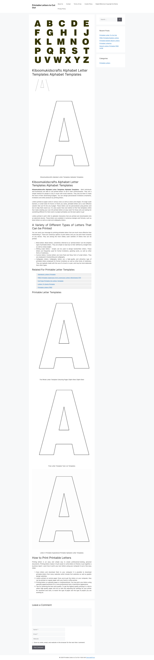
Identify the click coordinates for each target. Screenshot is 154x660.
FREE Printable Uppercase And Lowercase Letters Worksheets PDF (59, 278)
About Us (60, 4)
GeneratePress (90, 657)
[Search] (119, 19)
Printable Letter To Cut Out (108, 35)
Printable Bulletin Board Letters (109, 40)
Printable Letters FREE (45, 287)
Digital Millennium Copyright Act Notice (107, 4)
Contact (68, 4)
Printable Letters (104, 63)
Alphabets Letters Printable (47, 274)
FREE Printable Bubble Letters (109, 38)
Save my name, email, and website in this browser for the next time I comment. (59, 642)
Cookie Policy (88, 4)
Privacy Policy (62, 9)
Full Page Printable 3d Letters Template (50, 281)
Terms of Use (77, 4)
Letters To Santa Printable (46, 284)
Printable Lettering (105, 43)
